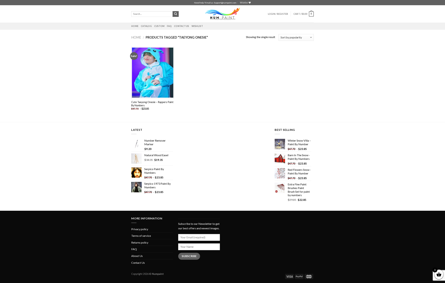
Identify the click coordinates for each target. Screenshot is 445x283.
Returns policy (139, 242)
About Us (137, 255)
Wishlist (197, 26)
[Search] (176, 14)
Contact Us (181, 26)
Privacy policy (139, 229)
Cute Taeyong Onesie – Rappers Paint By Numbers (152, 104)
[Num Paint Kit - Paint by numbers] (222, 14)
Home (134, 26)
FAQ (169, 26)
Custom (159, 26)
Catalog (146, 26)
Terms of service (141, 235)
